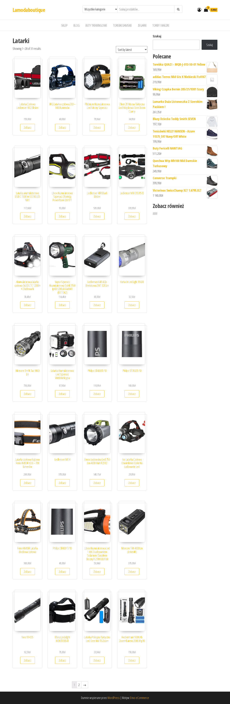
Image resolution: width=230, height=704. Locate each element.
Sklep (64, 25)
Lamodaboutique (29, 9)
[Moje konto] (199, 9)
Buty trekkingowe (96, 25)
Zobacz (27, 127)
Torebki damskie (122, 25)
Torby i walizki (160, 25)
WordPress (113, 698)
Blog (76, 25)
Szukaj (157, 36)
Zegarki (142, 25)
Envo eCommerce (139, 698)
